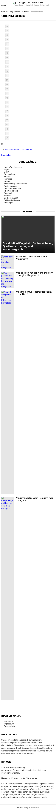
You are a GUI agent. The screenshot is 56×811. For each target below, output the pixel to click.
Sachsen (8, 196)
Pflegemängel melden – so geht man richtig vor (35, 499)
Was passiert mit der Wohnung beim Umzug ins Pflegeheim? (34, 274)
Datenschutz (9, 726)
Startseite (8, 721)
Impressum (9, 724)
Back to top (6, 155)
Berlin (6, 172)
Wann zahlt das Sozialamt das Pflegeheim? (31, 257)
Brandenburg (10, 174)
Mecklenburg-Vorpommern (16, 184)
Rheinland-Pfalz (11, 191)
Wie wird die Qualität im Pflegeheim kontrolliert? (34, 293)
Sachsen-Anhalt (11, 198)
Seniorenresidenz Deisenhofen (18, 150)
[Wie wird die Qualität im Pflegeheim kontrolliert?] (7, 392)
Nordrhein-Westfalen (13, 188)
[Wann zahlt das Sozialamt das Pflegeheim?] (7, 262)
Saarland (8, 193)
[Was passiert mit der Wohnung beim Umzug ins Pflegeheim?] (7, 280)
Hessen (7, 181)
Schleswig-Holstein (12, 200)
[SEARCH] (53, 4)
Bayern (7, 169)
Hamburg (8, 179)
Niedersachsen (10, 186)
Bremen (7, 177)
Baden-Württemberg (13, 167)
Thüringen (8, 203)
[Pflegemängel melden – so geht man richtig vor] (7, 598)
